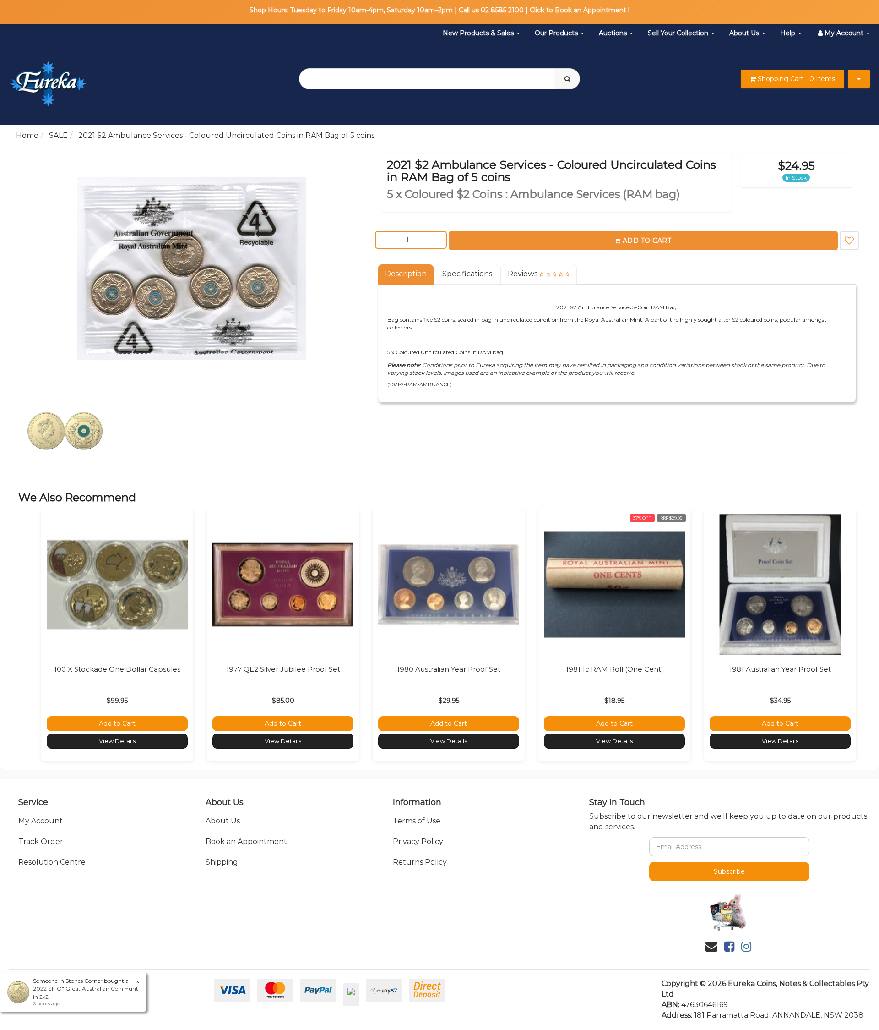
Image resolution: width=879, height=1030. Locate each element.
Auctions (614, 33)
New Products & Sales (479, 33)
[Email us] (711, 946)
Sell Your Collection (679, 33)
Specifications (467, 273)
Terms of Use (416, 820)
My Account (40, 820)
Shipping (222, 862)
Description (406, 273)
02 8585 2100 (502, 10)
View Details (117, 741)
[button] (849, 240)
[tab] (406, 274)
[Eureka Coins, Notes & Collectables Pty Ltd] (48, 78)
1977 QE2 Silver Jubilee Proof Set (283, 669)
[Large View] (65, 431)
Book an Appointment (590, 10)
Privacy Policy (418, 841)
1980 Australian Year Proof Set (448, 669)
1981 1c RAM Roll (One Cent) (614, 669)
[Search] (567, 78)
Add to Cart (647, 240)
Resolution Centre (52, 862)
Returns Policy (420, 862)
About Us (745, 33)
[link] (729, 946)
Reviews (523, 273)
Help (788, 33)
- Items (796, 79)
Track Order (40, 841)
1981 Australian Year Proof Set (780, 669)
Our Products (557, 33)
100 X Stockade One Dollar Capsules (117, 669)
